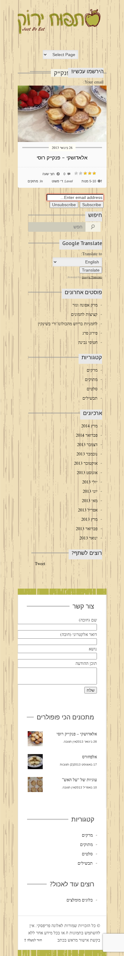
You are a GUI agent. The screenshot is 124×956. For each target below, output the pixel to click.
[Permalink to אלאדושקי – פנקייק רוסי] (62, 140)
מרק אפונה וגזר (85, 305)
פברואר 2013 (87, 528)
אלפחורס (89, 756)
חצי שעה (48, 174)
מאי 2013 (90, 500)
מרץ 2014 (89, 426)
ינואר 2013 (88, 538)
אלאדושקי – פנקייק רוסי (62, 157)
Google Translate (92, 277)
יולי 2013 (90, 482)
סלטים (92, 389)
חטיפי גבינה (87, 342)
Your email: (93, 82)
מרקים (92, 370)
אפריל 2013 (88, 510)
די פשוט (57, 181)
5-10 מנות (89, 181)
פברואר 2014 (87, 435)
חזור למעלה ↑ (33, 940)
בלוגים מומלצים (80, 900)
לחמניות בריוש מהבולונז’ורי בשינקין (67, 323)
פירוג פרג (89, 333)
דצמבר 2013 (87, 444)
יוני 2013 (90, 491)
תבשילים (89, 398)
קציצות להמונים (84, 314)
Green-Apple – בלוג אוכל (57, 21)
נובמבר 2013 (87, 454)
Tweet (40, 563)
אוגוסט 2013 (87, 472)
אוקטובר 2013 (86, 463)
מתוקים (33, 181)
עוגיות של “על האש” (79, 779)
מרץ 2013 (89, 519)
